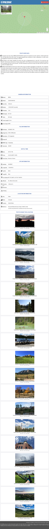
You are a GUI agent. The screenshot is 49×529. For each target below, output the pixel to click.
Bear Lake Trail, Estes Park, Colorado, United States (25, 312)
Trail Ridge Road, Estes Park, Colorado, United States (24, 261)
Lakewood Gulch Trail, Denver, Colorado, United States (25, 483)
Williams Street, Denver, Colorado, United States (24, 500)
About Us (33, 522)
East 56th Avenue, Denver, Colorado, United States (25, 466)
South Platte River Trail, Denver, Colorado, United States (25, 432)
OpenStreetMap (46, 32)
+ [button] (47, 28)
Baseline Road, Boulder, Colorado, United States (24, 364)
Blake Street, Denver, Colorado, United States (25, 449)
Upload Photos (45, 2)
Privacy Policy (42, 522)
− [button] (47, 30)
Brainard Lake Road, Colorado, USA (25, 347)
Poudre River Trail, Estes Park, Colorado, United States (25, 329)
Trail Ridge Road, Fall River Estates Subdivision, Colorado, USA (24, 244)
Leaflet (38, 32)
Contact (47, 522)
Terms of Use (37, 522)
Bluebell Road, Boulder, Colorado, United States (24, 398)
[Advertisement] (24, 43)
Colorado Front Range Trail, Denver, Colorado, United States (25, 415)
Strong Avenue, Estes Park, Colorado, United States (24, 227)
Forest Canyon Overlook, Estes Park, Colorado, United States (25, 278)
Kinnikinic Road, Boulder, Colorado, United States (24, 381)
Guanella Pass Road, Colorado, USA (25, 517)
